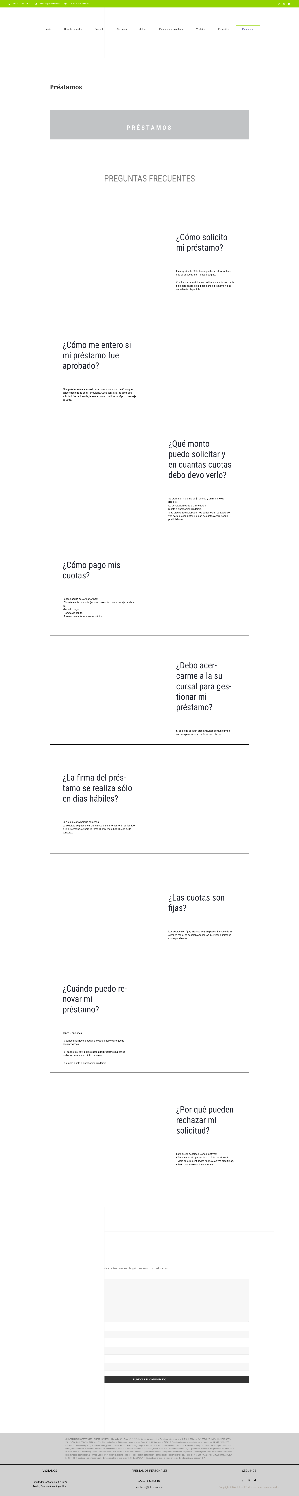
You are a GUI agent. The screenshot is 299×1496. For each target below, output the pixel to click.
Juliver (143, 29)
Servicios (122, 29)
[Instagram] (284, 4)
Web (53, 1361)
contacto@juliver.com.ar (149, 1487)
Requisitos (223, 29)
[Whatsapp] (278, 4)
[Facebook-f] (255, 1480)
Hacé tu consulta (73, 29)
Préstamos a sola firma (171, 29)
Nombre (57, 1329)
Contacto (99, 29)
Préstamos (248, 29)
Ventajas (200, 29)
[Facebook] (289, 4)
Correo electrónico (66, 1345)
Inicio (48, 29)
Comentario (60, 1277)
